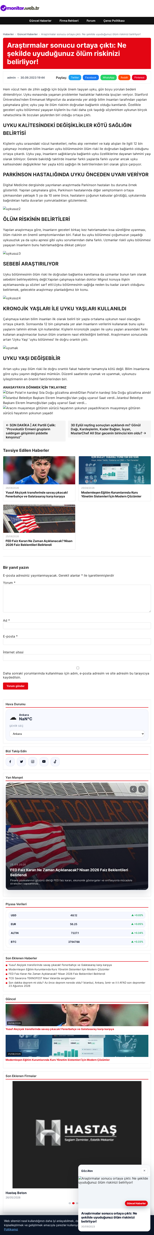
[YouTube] (44, 761)
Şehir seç (16, 725)
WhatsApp (108, 77)
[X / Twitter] (21, 761)
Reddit (124, 77)
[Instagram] (32, 761)
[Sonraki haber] (141, 789)
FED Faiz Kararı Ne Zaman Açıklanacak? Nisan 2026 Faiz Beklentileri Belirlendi (57, 973)
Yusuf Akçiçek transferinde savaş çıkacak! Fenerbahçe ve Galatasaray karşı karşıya (60, 964)
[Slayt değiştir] (70, 1203)
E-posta (10, 636)
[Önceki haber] (133, 789)
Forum (91, 20)
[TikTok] (55, 761)
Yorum (9, 583)
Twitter (75, 77)
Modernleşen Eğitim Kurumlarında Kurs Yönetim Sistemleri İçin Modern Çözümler (59, 969)
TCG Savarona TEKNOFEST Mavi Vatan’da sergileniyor (42, 978)
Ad (6, 620)
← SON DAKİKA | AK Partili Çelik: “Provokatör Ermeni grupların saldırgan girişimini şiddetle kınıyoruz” (31, 431)
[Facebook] (10, 761)
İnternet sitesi (13, 652)
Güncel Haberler (40, 20)
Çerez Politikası (114, 20)
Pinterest (139, 77)
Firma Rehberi (69, 20)
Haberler (8, 34)
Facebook (90, 77)
